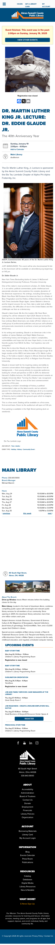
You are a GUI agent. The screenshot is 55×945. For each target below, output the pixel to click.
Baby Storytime (12, 650)
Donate (27, 803)
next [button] (50, 513)
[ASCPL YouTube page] (24, 743)
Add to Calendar (17, 149)
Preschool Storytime (15, 725)
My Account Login (27, 838)
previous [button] (6, 513)
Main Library (16, 154)
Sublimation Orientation (16, 677)
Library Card (27, 834)
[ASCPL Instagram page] (36, 743)
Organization (27, 817)
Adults (17, 446)
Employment (27, 806)
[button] (4, 4)
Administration (27, 792)
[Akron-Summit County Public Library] (27, 14)
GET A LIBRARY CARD (31, 5)
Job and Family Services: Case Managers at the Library (26, 693)
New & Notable (27, 890)
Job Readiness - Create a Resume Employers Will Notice (27, 707)
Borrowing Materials (27, 831)
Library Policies (27, 813)
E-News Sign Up (27, 903)
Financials (27, 810)
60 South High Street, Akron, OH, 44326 (18, 574)
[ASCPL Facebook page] (18, 743)
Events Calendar (27, 855)
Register (29, 718)
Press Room (27, 858)
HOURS (20, 4)
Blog (27, 851)
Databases (27, 879)
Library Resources (27, 886)
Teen (12, 446)
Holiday (13, 449)
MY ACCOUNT (46, 5)
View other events (27, 39)
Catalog (27, 876)
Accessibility (27, 789)
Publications (27, 862)
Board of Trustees (27, 796)
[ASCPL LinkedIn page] (30, 743)
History (19, 449)
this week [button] (27, 513)
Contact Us (27, 799)
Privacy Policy (37, 936)
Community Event (29, 449)
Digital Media (27, 883)
